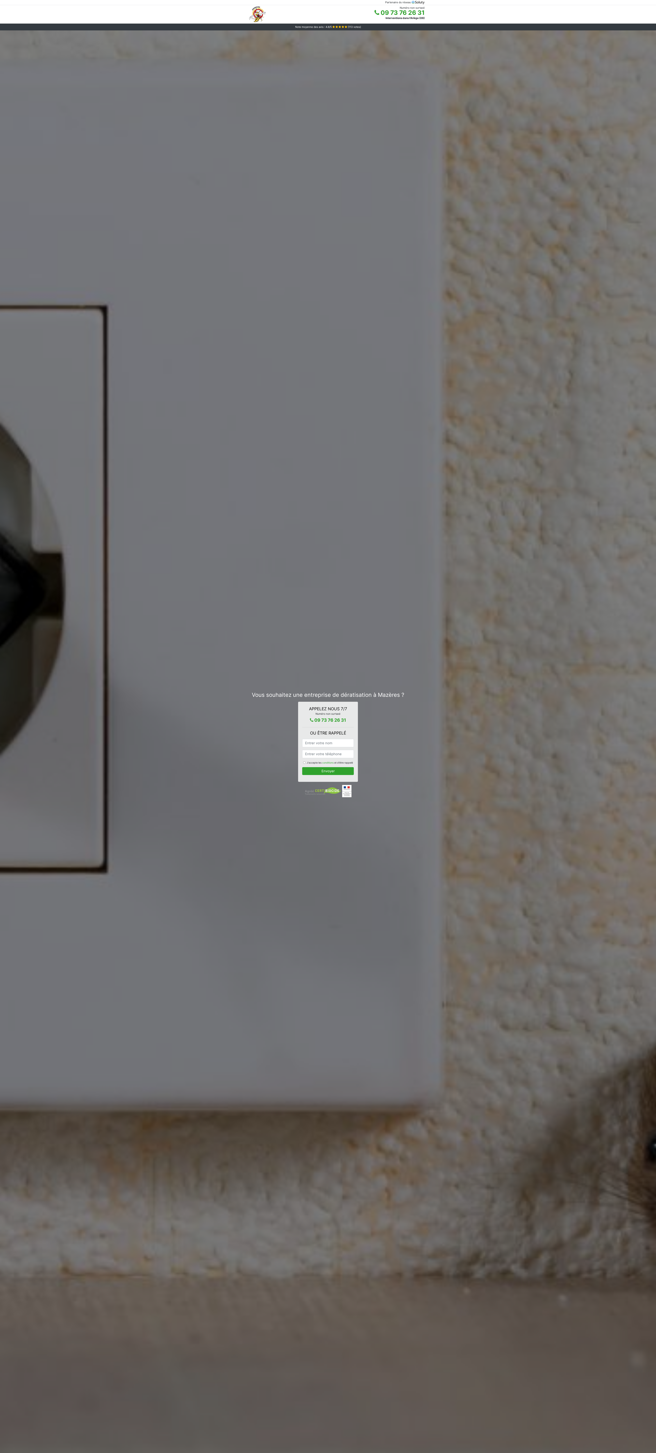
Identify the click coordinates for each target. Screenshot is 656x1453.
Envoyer (328, 771)
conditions (328, 762)
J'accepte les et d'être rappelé (330, 762)
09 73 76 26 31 (402, 12)
